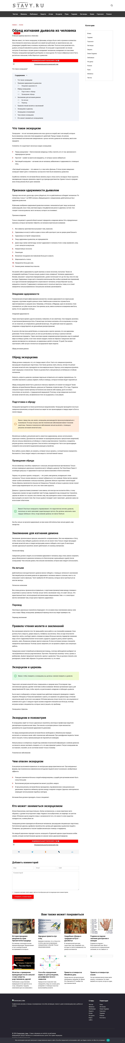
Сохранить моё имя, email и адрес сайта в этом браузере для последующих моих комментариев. (41, 892)
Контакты (103, 1017)
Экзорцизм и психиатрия (26, 112)
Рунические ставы (22, 1033)
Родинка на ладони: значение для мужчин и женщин (99, 938)
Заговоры (83, 14)
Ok (108, 1040)
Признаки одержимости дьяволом (29, 83)
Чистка (15, 14)
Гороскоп (100, 14)
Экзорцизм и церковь (25, 109)
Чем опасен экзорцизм (26, 115)
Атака (51, 14)
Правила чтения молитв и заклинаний (30, 106)
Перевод (24, 103)
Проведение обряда (28, 94)
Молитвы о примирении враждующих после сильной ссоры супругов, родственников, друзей (23, 976)
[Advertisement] (99, 111)
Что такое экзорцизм (25, 80)
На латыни (25, 100)
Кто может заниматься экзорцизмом (30, 118)
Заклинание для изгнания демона (29, 97)
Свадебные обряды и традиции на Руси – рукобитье (72, 938)
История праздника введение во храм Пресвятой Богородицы (21, 938)
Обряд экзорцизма (24, 89)
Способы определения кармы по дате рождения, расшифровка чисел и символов (48, 976)
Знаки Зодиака (92, 53)
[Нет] (123, 1040)
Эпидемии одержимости (29, 86)
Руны (67, 14)
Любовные (34, 14)
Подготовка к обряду (28, 91)
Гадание (74, 14)
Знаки (92, 14)
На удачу (59, 14)
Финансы (23, 14)
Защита (43, 14)
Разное (109, 14)
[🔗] (45, 64)
